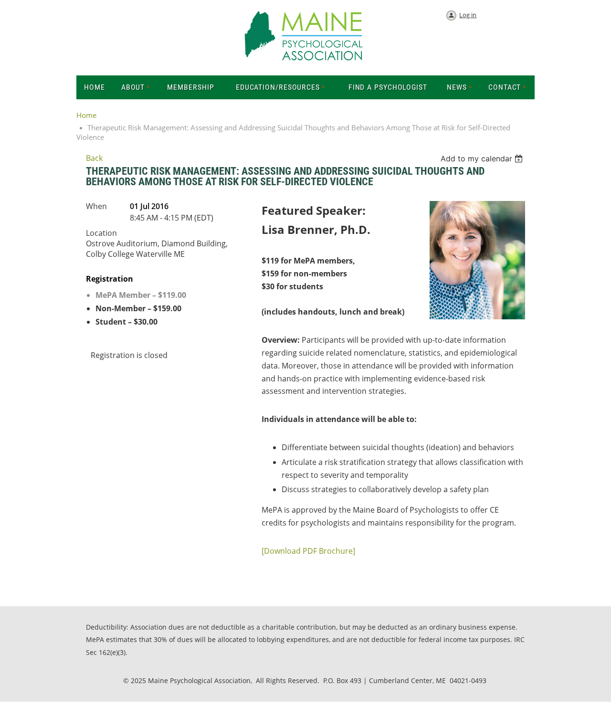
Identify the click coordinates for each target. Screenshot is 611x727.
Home (86, 115)
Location (101, 233)
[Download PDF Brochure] (308, 551)
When (96, 206)
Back (94, 158)
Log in (467, 15)
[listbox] (483, 158)
